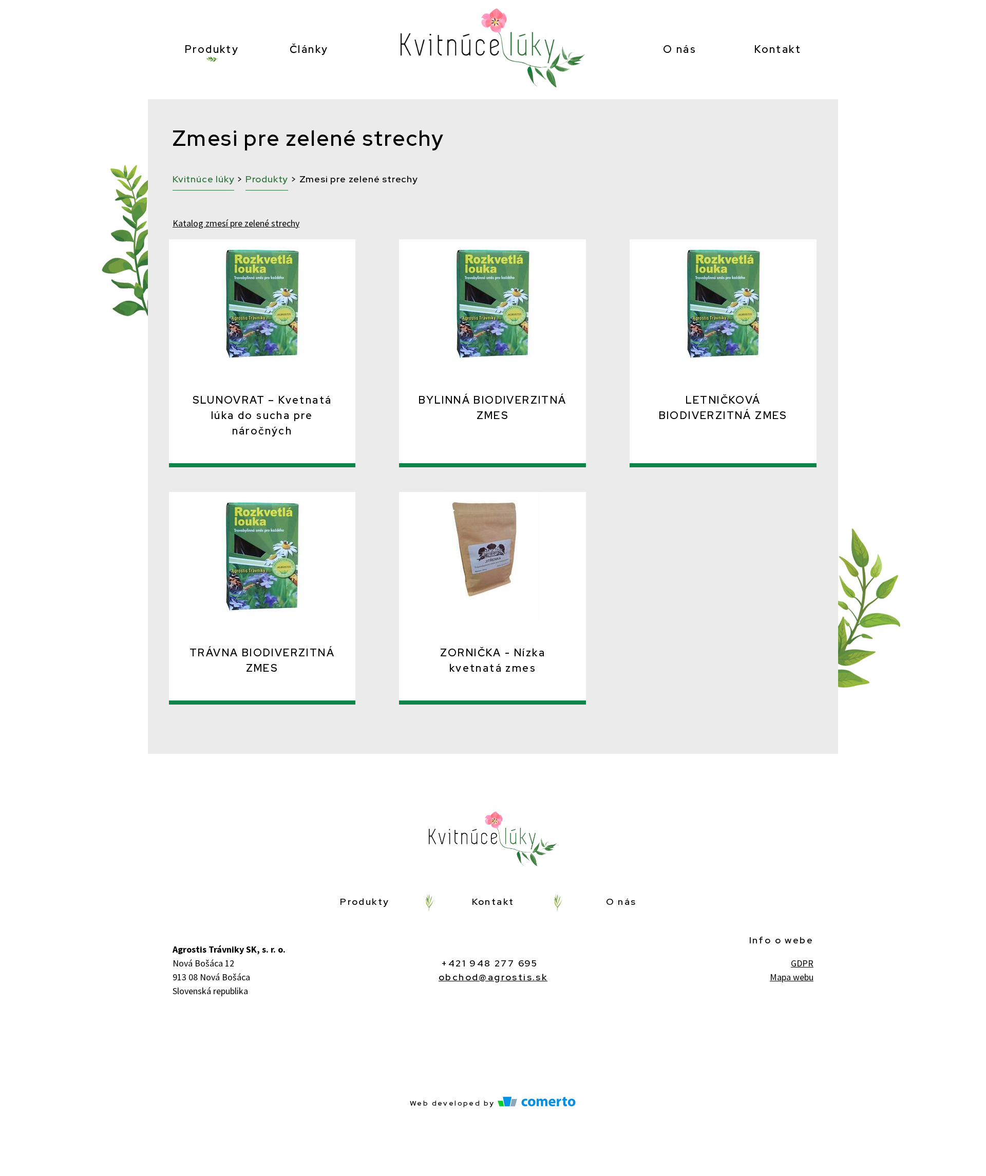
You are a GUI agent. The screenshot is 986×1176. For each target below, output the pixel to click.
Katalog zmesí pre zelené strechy (236, 223)
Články (309, 49)
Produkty (212, 49)
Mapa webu (791, 977)
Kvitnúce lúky (203, 179)
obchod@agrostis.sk (493, 977)
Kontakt (777, 49)
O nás (679, 49)
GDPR (802, 963)
